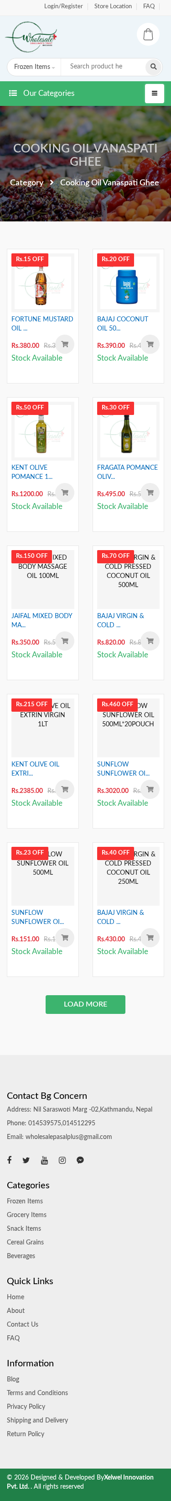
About (16, 1311)
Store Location (113, 7)
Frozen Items (25, 1201)
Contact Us (22, 1325)
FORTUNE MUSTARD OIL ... (42, 324)
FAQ (149, 7)
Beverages (21, 1256)
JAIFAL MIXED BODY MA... (41, 621)
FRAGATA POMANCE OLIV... (127, 472)
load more (85, 1004)
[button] (33, 67)
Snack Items (24, 1229)
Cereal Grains (25, 1242)
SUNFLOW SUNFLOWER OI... (123, 769)
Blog (13, 1379)
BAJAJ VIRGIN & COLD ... (120, 621)
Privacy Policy (26, 1407)
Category (26, 183)
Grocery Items (27, 1215)
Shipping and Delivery (37, 1420)
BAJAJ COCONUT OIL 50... (122, 324)
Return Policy (25, 1434)
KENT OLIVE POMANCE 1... (31, 472)
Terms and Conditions (37, 1393)
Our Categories (47, 93)
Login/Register (63, 7)
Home (15, 1297)
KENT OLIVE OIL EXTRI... (35, 769)
